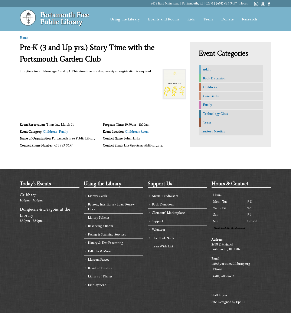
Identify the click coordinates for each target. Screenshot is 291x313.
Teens (208, 19)
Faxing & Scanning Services (107, 234)
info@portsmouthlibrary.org (231, 264)
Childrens (50, 132)
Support (157, 221)
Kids (191, 19)
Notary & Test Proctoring (105, 243)
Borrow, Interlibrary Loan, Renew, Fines (111, 206)
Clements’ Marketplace (168, 213)
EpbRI (240, 302)
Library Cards (97, 196)
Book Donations (163, 204)
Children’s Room (136, 132)
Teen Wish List (162, 246)
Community (211, 96)
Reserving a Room (100, 226)
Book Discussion (214, 78)
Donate (227, 19)
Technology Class (215, 114)
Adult (206, 69)
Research (249, 19)
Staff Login (219, 295)
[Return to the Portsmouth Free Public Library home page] (28, 23)
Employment (97, 285)
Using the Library (125, 19)
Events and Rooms (163, 19)
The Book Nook (163, 238)
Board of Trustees (100, 268)
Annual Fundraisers (165, 196)
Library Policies (98, 218)
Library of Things (100, 276)
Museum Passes (98, 259)
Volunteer (158, 229)
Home (24, 38)
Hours (243, 3)
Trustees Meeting (213, 131)
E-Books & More (99, 251)
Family (63, 132)
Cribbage (28, 194)
